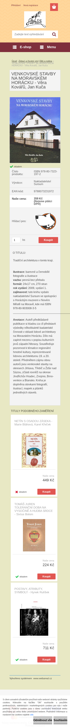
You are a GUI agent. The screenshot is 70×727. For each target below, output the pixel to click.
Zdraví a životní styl (28, 61)
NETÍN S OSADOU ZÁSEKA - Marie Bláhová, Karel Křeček (33, 423)
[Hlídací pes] (46, 221)
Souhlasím (60, 720)
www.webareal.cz (42, 678)
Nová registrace (30, 5)
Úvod (14, 61)
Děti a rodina (46, 61)
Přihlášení (16, 5)
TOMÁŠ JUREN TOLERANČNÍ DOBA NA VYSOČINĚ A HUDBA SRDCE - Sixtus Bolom (33, 509)
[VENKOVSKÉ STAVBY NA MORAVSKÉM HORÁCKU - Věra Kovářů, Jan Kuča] (35, 98)
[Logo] (35, 19)
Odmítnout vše (42, 720)
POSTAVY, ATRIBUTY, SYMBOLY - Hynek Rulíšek (31, 590)
